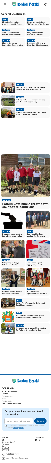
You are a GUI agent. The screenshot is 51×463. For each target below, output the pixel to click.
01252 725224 (14, 454)
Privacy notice (18, 428)
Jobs (4, 399)
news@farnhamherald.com (17, 458)
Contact (5, 394)
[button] (5, 4)
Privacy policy (7, 396)
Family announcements (11, 404)
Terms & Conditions (10, 391)
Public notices (7, 401)
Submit (40, 421)
